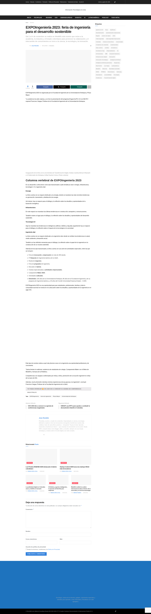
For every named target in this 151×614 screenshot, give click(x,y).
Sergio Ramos (77, 492)
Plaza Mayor (56, 396)
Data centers (99, 47)
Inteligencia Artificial (115, 59)
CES (56, 17)
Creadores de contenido (102, 44)
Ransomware (111, 71)
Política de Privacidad (54, 2)
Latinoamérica (93, 17)
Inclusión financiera (114, 53)
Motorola (105, 68)
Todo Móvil (115, 17)
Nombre (28, 531)
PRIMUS (103, 71)
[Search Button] (124, 17)
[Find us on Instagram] (119, 2)
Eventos (78, 17)
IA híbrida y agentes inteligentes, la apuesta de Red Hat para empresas (57, 488)
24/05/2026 (64, 492)
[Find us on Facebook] (121, 2)
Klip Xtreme (99, 65)
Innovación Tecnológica (102, 59)
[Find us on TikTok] (114, 2)
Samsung (119, 71)
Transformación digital (109, 77)
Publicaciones (63, 2)
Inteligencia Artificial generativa (104, 62)
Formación (45, 2)
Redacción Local (33, 471)
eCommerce (114, 47)
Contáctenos (38, 2)
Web (61, 539)
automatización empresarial (113, 32)
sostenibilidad (107, 74)
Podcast (105, 17)
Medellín (98, 68)
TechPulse (38, 17)
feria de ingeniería (46, 396)
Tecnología (116, 74)
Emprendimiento (111, 50)
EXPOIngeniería (34, 396)
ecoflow (107, 47)
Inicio (29, 17)
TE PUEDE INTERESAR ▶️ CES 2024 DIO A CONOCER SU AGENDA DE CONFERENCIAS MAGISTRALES (54, 389)
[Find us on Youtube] (117, 2)
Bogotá (98, 35)
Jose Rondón (35, 45)
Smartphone (99, 74)
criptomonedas (114, 44)
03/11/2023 (45, 45)
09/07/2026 (75, 471)
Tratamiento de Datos (73, 2)
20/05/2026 (85, 492)
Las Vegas (106, 65)
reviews (49, 17)
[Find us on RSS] (123, 2)
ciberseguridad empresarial (113, 38)
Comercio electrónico (108, 41)
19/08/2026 (41, 471)
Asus (106, 29)
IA (84, 17)
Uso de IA (81, 2)
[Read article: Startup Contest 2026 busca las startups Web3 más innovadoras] (75, 457)
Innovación (112, 56)
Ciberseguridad (66, 17)
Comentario (30, 509)
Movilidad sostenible (114, 68)
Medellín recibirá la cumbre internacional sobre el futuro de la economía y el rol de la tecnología (81, 488)
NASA (97, 71)
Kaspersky (117, 62)
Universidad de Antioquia (69, 396)
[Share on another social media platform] (89, 87)
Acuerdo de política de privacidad (36, 547)
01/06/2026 (41, 490)
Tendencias (99, 77)
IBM (106, 53)
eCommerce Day (100, 50)
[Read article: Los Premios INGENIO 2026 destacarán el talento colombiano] (41, 457)
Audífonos (112, 29)
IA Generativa (99, 53)
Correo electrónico (31, 539)
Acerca (27, 2)
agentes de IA (99, 29)
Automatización (100, 32)
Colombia (98, 41)
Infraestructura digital (101, 56)
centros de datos (106, 35)
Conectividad (119, 41)
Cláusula (32, 2)
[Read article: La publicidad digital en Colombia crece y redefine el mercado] (36, 480)
